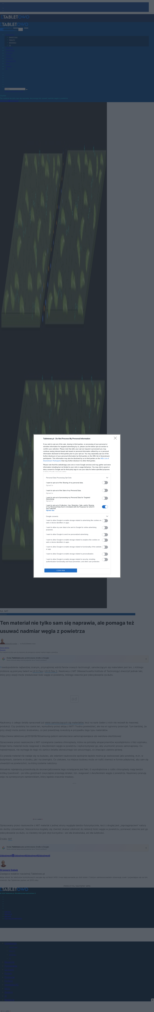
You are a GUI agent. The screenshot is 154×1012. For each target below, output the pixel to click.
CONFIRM (61, 570)
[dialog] (77, 506)
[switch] (105, 482)
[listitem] (77, 477)
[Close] (116, 439)
